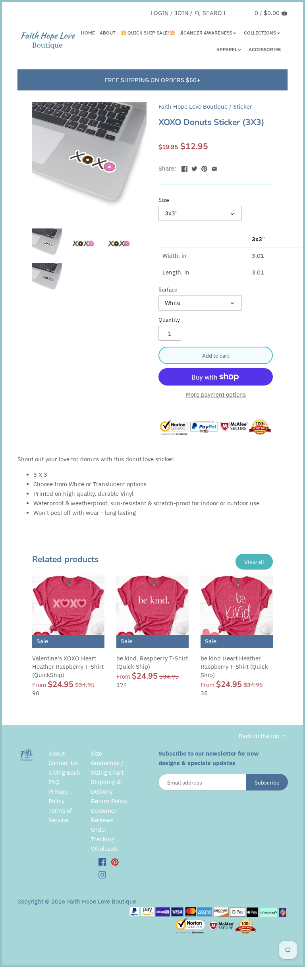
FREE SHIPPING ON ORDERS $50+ (152, 80)
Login (160, 13)
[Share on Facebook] (184, 167)
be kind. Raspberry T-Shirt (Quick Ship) (152, 662)
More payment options (216, 394)
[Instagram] (102, 874)
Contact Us (62, 763)
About (56, 753)
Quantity (169, 320)
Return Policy (109, 801)
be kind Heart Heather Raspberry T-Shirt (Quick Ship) (234, 666)
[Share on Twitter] (194, 167)
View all (254, 562)
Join (181, 13)
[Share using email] (214, 167)
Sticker (242, 106)
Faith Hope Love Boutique (193, 106)
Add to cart (215, 355)
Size (163, 200)
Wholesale (104, 848)
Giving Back (64, 772)
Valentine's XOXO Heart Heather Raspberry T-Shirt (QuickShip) (68, 666)
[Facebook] (102, 862)
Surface (168, 289)
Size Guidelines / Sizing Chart (107, 763)
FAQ (54, 782)
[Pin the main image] (204, 167)
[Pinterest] (115, 862)
